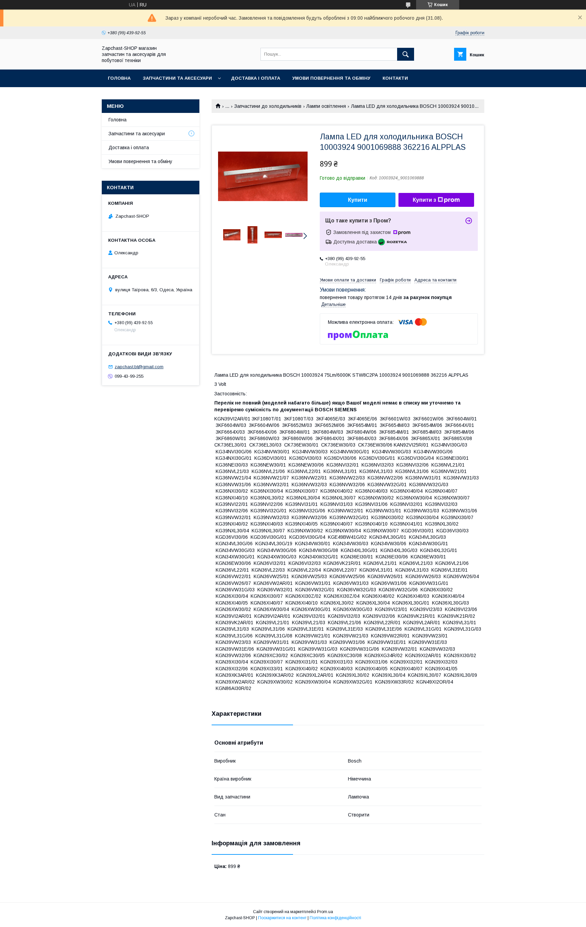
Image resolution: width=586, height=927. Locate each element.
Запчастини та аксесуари (177, 78)
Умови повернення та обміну (331, 78)
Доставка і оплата (255, 78)
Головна (119, 78)
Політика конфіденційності (335, 917)
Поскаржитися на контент (282, 917)
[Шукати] (405, 54)
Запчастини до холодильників (267, 106)
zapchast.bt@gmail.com (139, 366)
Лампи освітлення (326, 106)
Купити (357, 200)
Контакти (395, 78)
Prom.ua (325, 911)
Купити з (424, 200)
